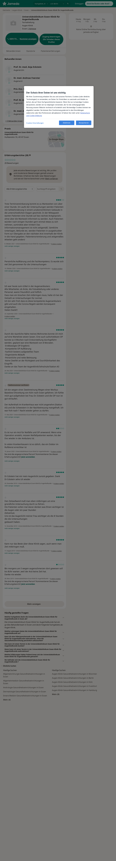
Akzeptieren (84, 123)
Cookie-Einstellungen (35, 123)
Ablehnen (66, 123)
